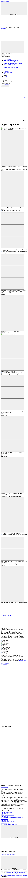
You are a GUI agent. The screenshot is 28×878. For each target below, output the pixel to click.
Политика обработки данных (8, 854)
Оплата (5, 76)
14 (7, 615)
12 (5, 615)
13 (6, 615)
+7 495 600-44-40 (5, 1)
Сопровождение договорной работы (13, 63)
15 (8, 615)
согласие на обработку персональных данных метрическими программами (14, 874)
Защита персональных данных (11, 67)
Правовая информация (6, 812)
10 (3, 615)
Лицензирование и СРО (10, 61)
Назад (24, 97)
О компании (7, 69)
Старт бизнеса (7, 59)
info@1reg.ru (4, 664)
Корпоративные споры (9, 64)
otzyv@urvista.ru (22, 660)
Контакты (6, 77)
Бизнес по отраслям (9, 65)
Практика (6, 71)
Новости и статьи (8, 72)
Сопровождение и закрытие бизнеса (13, 60)
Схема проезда (4, 787)
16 (10, 615)
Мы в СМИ (6, 73)
